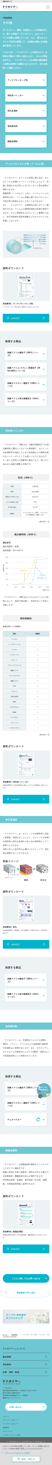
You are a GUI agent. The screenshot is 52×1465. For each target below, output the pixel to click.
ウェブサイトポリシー (10, 1424)
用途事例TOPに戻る (26, 1292)
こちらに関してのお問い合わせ (26, 1278)
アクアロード (14, 1441)
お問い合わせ (15, 1407)
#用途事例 (7, 17)
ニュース (6, 1416)
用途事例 (14, 1334)
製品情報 (7, 1356)
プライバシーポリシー (10, 1420)
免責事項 (6, 1427)
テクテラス (39, 1441)
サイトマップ (7, 1431)
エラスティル (26, 1441)
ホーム (5, 1334)
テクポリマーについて (14, 1348)
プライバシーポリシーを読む (17, 1452)
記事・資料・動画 (11, 1372)
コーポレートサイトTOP (11, 1435)
